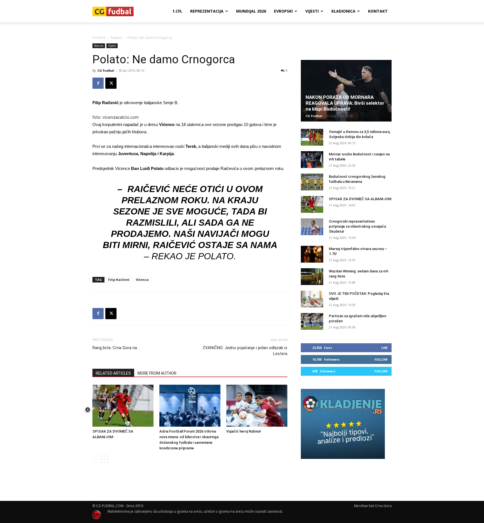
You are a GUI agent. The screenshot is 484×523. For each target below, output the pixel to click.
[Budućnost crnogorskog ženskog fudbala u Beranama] (312, 182)
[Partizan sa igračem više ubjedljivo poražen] (312, 321)
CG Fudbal (105, 70)
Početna (98, 37)
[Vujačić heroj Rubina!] (256, 406)
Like (384, 347)
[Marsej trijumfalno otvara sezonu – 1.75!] (312, 254)
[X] (111, 83)
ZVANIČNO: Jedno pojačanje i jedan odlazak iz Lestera (245, 350)
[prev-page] (95, 459)
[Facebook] (98, 83)
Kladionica (343, 11)
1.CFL (177, 11)
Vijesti (312, 11)
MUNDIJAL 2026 (251, 11)
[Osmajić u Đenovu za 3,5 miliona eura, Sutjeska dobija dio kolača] (312, 137)
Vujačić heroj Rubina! (243, 431)
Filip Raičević (119, 279)
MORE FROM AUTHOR (157, 373)
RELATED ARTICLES (113, 373)
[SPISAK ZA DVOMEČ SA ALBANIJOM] (122, 406)
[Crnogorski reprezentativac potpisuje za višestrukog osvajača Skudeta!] (312, 226)
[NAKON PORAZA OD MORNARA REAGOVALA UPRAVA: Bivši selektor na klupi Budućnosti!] (346, 91)
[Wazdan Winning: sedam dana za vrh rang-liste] (312, 276)
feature (116, 37)
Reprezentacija (207, 11)
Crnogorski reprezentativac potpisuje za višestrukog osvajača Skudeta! (357, 226)
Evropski (283, 11)
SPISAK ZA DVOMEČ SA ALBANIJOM (360, 199)
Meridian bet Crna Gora (373, 505)
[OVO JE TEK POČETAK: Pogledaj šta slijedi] (312, 299)
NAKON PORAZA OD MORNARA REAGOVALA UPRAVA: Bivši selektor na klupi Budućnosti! (345, 103)
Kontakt (378, 11)
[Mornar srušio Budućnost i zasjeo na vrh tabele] (312, 159)
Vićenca (142, 279)
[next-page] (104, 459)
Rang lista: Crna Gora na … (116, 347)
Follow (381, 359)
